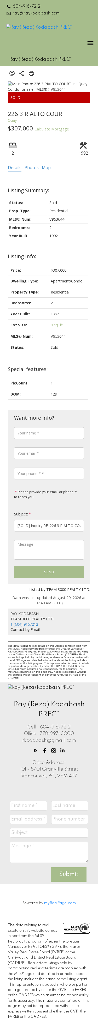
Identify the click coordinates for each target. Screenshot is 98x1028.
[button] (23, 6)
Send (49, 571)
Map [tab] (46, 167)
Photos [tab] (32, 167)
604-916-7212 (27, 6)
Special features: (28, 369)
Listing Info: (22, 256)
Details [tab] (14, 167)
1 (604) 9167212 (24, 624)
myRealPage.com (60, 903)
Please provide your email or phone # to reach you (45, 494)
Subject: (21, 514)
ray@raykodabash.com (36, 13)
